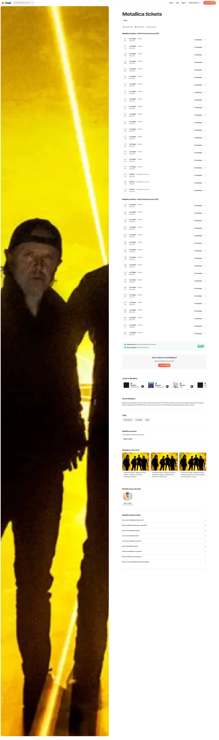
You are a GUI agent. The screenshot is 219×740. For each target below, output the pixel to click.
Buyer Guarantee (152, 27)
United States (128, 420)
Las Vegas (139, 420)
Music (147, 420)
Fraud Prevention (129, 27)
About (171, 3)
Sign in (184, 3)
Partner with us (193, 3)
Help (177, 3)
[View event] (204, 39)
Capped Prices (140, 27)
